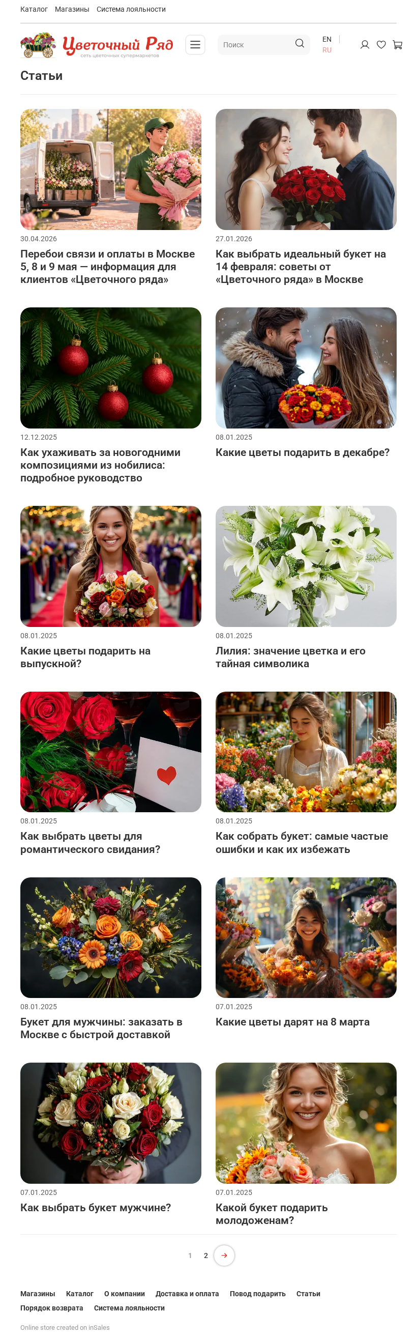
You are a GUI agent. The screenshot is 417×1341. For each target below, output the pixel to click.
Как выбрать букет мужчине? (95, 1208)
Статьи (308, 1294)
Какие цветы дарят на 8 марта (293, 1022)
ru (327, 50)
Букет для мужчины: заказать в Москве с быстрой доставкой (101, 1028)
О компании (124, 1294)
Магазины (72, 9)
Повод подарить (258, 1294)
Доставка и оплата (187, 1294)
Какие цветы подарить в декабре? (303, 452)
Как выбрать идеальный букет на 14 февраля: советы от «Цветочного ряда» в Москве (301, 267)
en (327, 39)
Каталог (34, 9)
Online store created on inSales (65, 1327)
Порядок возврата (51, 1308)
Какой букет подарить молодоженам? (272, 1214)
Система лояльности (131, 9)
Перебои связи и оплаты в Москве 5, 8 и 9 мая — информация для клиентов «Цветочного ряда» (107, 267)
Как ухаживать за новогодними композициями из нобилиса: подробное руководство (100, 465)
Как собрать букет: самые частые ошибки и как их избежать (302, 842)
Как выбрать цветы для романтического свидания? (90, 842)
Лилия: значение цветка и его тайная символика (291, 657)
